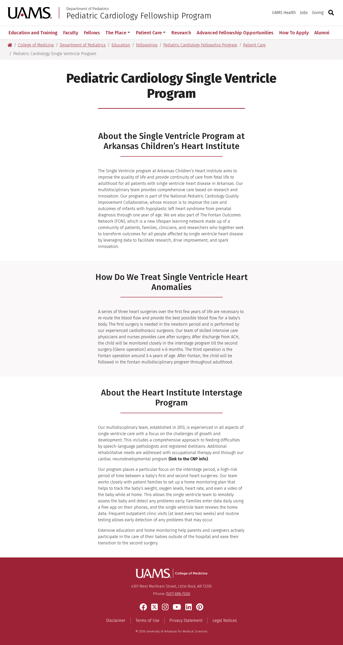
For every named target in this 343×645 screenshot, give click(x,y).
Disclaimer (116, 620)
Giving (317, 12)
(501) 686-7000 (178, 594)
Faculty (70, 32)
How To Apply (294, 32)
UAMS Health (284, 12)
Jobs (304, 12)
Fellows (92, 32)
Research (181, 32)
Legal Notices (225, 620)
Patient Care (149, 32)
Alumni (321, 32)
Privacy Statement (186, 620)
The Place (115, 32)
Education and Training (32, 32)
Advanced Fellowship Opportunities (235, 32)
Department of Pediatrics (87, 9)
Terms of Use (147, 620)
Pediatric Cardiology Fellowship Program (138, 16)
